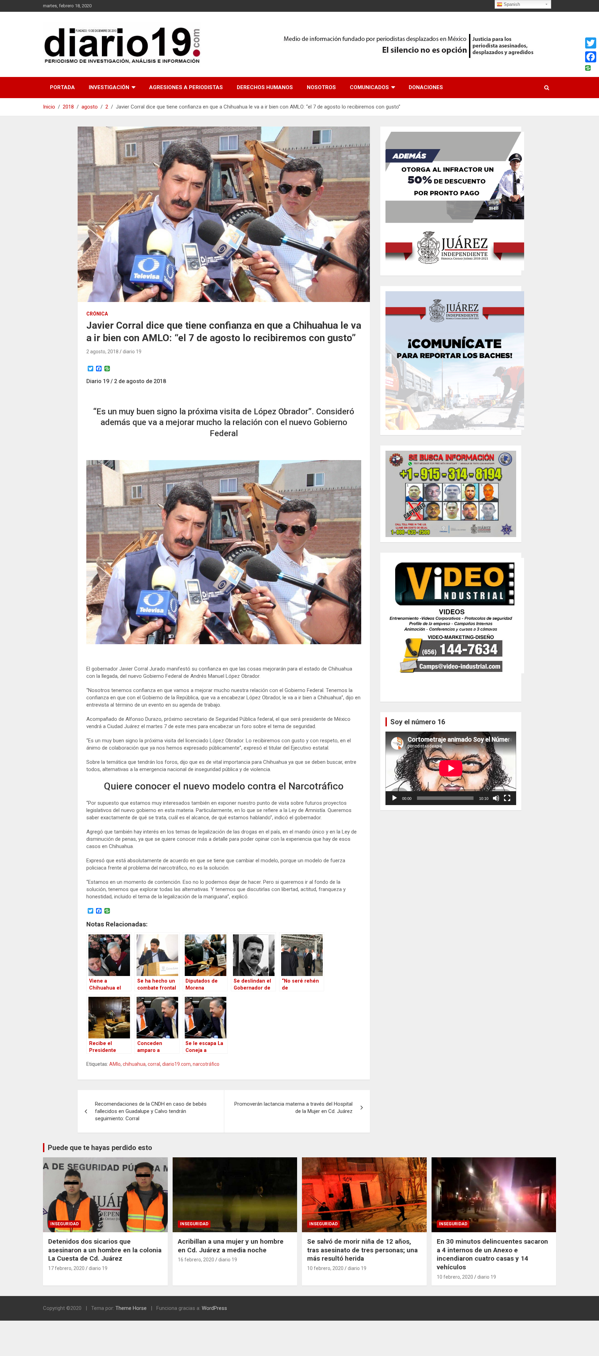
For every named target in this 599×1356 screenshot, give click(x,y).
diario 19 (132, 351)
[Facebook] (591, 57)
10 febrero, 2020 (325, 1268)
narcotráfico (206, 1064)
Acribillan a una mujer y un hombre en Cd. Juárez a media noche (231, 1245)
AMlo (115, 1064)
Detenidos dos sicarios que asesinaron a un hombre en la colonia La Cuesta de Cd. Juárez (105, 1249)
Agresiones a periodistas (186, 87)
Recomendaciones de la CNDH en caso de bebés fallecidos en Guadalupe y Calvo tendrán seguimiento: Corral (151, 1111)
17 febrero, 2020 (66, 1268)
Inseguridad (64, 1223)
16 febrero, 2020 (196, 1259)
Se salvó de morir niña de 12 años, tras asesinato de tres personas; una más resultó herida (362, 1249)
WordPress (214, 1308)
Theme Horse (131, 1308)
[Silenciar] (496, 798)
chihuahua (134, 1064)
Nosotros (321, 87)
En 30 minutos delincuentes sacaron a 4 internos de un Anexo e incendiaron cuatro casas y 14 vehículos (492, 1254)
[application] (450, 768)
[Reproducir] (394, 798)
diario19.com (176, 1064)
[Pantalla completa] (507, 798)
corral (154, 1064)
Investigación (109, 87)
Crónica (97, 314)
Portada (62, 87)
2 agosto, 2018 (102, 351)
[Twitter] (591, 43)
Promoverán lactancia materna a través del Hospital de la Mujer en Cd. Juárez (293, 1107)
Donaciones (426, 87)
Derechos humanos (265, 87)
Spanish (511, 4)
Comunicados (369, 87)
